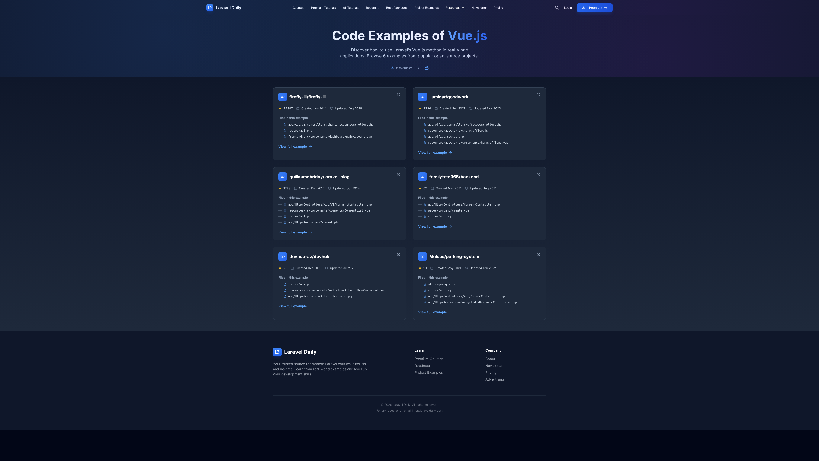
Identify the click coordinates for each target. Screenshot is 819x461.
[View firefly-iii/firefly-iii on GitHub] (398, 95)
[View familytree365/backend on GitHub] (538, 174)
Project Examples (426, 7)
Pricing (498, 7)
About (490, 359)
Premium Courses (429, 359)
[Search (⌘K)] (557, 8)
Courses (298, 7)
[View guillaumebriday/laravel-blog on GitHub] (398, 174)
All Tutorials (351, 7)
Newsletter (479, 7)
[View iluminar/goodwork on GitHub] (538, 95)
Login (568, 7)
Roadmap (372, 7)
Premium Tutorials (323, 7)
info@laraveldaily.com (427, 410)
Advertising (494, 379)
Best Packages (397, 7)
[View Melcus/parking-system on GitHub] (538, 254)
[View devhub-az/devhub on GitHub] (398, 254)
